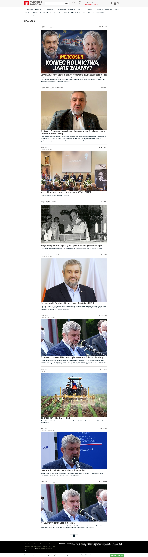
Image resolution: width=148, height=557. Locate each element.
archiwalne (105, 545)
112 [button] (26, 12)
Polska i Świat (97, 544)
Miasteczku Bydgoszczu (68, 16)
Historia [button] (46, 12)
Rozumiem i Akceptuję (117, 555)
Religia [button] (56, 12)
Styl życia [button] (74, 12)
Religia (78, 544)
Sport (108, 543)
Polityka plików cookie (85, 555)
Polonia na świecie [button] (31, 16)
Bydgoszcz (62, 543)
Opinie (84, 544)
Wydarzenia (62, 9)
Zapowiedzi (96, 16)
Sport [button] (117, 9)
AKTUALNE (71, 9)
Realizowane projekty (50, 16)
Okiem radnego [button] (102, 12)
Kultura (84, 543)
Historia (73, 544)
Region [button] (89, 9)
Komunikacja (36, 12)
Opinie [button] (65, 12)
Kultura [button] (80, 9)
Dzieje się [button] (38, 9)
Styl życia (90, 544)
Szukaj (66, 3)
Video (104, 16)
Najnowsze (29, 9)
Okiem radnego (107, 544)
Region (90, 543)
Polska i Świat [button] (87, 12)
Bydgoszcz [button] (49, 9)
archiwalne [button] (83, 16)
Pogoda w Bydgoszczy (104, 9)
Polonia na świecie (117, 544)
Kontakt (112, 16)
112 (113, 543)
